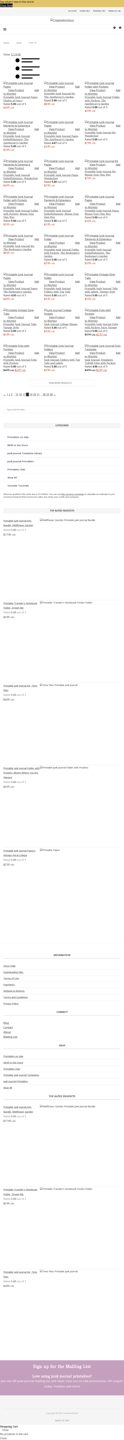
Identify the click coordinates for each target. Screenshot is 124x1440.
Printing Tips (99, 11)
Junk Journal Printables (20, 461)
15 (16, 394)
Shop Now (6, 5)
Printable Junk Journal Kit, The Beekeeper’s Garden (19, 248)
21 (38, 394)
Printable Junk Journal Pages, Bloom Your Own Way (102, 212)
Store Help (85, 11)
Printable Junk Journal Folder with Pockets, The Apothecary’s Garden (102, 100)
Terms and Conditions (15, 997)
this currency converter (73, 494)
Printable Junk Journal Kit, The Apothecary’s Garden (60, 95)
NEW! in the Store (17, 445)
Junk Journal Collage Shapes (61, 324)
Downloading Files (13, 972)
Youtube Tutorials (18, 485)
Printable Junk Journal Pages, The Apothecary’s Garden (61, 138)
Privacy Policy (11, 1003)
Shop (18, 42)
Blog (6, 1023)
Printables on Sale (18, 437)
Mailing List (10, 1037)
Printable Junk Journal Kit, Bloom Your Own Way (100, 173)
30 (51, 394)
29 (47, 394)
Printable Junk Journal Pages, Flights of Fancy (20, 99)
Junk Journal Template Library (24, 453)
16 (20, 394)
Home (6, 42)
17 (23, 394)
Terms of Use (114, 11)
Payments (9, 984)
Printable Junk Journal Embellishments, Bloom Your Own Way (61, 214)
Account (72, 11)
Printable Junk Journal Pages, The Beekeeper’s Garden (20, 290)
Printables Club (16, 469)
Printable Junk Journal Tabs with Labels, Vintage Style (101, 290)
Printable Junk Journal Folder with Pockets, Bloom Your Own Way (20, 214)
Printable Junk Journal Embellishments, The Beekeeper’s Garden (98, 253)
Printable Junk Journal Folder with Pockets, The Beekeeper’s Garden (62, 253)
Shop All (12, 477)
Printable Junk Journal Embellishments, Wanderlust (20, 177)
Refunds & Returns (14, 990)
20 (34, 394)
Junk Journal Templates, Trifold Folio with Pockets (100, 361)
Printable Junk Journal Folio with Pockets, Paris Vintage (101, 326)
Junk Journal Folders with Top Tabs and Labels (62, 361)
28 (44, 394)
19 (31, 394)
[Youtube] (66, 1401)
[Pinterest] (57, 1401)
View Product (16, 90)
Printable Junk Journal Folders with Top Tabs (57, 290)
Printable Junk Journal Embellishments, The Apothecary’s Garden (16, 139)
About (7, 1032)
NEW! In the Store (13, 1062)
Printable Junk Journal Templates (21, 1075)
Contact (8, 1027)
